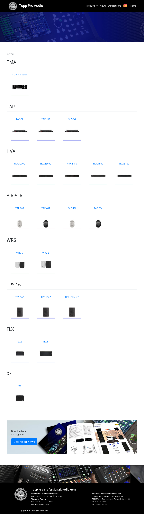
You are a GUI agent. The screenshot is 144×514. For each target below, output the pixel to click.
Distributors (114, 5)
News (103, 5)
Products (91, 5)
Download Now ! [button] (24, 442)
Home (133, 5)
